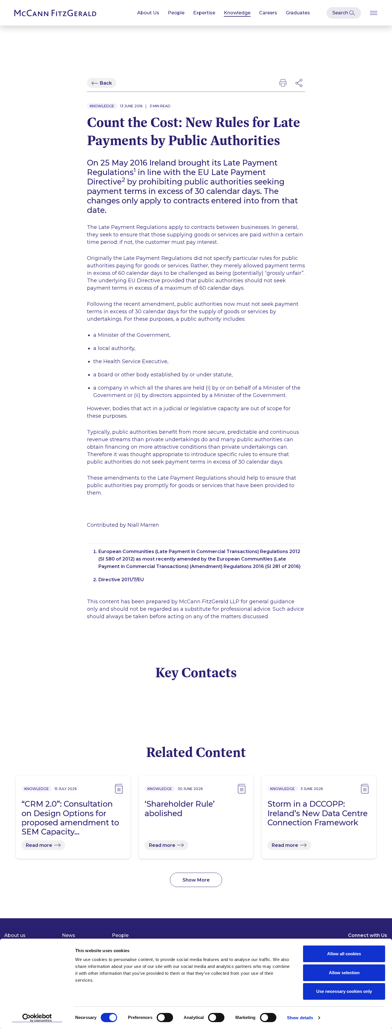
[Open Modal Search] (344, 13)
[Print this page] (283, 83)
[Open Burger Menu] (374, 13)
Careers (268, 12)
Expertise (204, 12)
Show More (196, 880)
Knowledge (237, 12)
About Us (148, 12)
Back (106, 83)
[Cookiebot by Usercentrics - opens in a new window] (37, 1018)
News (68, 935)
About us (15, 935)
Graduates (298, 12)
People (176, 12)
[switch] (165, 1017)
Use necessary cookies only (344, 991)
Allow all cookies (344, 953)
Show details (300, 1017)
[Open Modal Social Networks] (299, 83)
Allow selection (344, 972)
